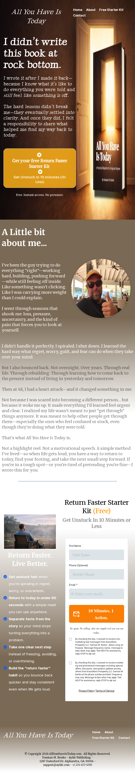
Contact (79, 15)
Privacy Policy (86, 690)
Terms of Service (104, 690)
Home (77, 10)
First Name (75, 545)
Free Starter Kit (111, 10)
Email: (73, 584)
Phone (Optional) (78, 565)
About (90, 10)
